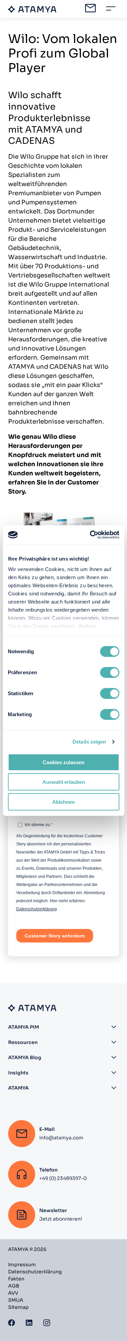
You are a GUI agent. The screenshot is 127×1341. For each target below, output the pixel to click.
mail (90, 8)
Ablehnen (63, 801)
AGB (13, 1286)
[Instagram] (46, 1322)
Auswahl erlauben (63, 782)
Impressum (22, 1265)
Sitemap (18, 1307)
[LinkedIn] (29, 1322)
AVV (13, 1293)
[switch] (109, 672)
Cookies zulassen (63, 762)
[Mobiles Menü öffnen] (111, 8)
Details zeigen (89, 742)
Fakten (16, 1279)
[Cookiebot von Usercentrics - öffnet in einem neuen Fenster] (90, 534)
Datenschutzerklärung (35, 1272)
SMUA (15, 1300)
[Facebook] (11, 1322)
